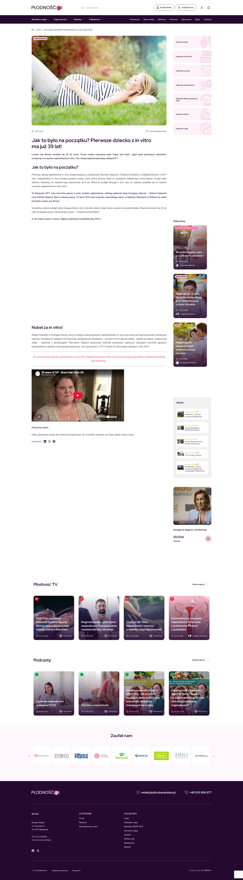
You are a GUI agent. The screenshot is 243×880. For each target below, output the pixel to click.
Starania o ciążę (39, 19)
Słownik (127, 847)
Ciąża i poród (60, 19)
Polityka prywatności (60, 870)
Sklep (197, 19)
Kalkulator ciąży (131, 822)
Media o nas (129, 838)
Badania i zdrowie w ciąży (186, 228)
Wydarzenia (186, 19)
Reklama (83, 822)
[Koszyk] (208, 7)
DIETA (177, 325)
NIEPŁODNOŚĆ (181, 277)
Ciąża (126, 818)
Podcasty (174, 19)
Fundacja (207, 19)
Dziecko (78, 19)
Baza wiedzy (149, 19)
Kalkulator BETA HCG (133, 826)
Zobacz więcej (198, 584)
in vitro (38, 30)
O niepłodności (40, 39)
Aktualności (135, 19)
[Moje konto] (202, 7)
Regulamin (76, 870)
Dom (33, 30)
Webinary (162, 19)
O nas (81, 818)
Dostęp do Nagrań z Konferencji (190, 529)
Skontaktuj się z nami (88, 826)
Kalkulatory (94, 19)
